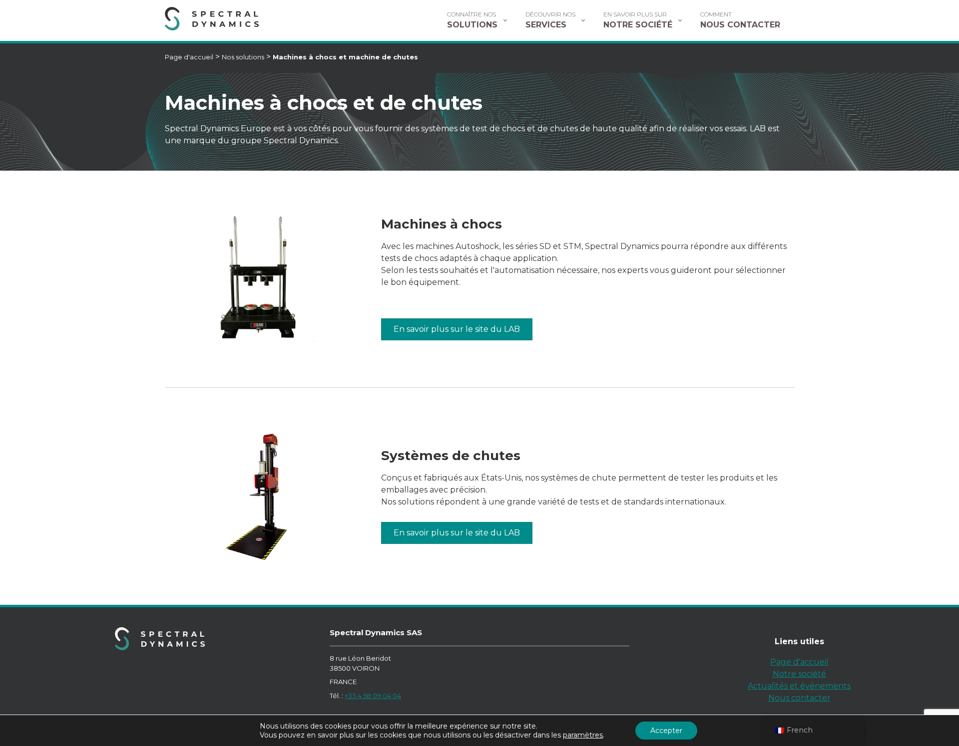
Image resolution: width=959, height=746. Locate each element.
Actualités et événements (799, 686)
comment (740, 19)
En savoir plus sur (637, 19)
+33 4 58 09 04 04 (373, 696)
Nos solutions (243, 57)
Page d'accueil (189, 57)
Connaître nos (472, 19)
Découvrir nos (550, 19)
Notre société (799, 674)
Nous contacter (799, 698)
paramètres (583, 735)
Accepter (666, 730)
